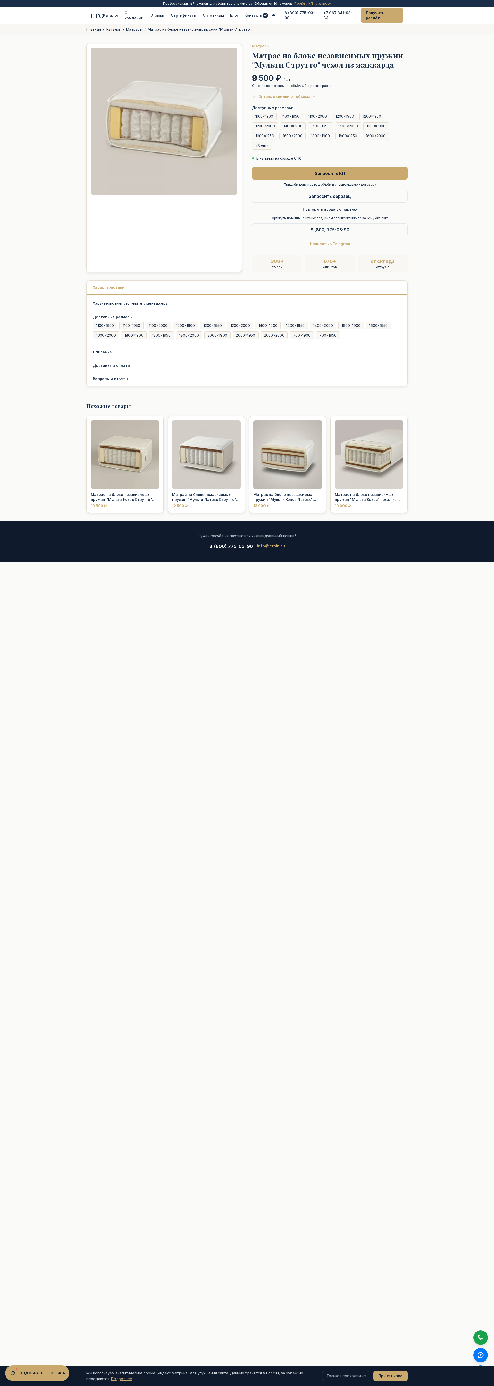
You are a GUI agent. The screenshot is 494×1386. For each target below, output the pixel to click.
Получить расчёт (375, 15)
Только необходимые (346, 1376)
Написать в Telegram (330, 244)
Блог (234, 15)
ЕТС (97, 15)
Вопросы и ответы (110, 379)
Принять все (390, 1376)
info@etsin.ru (271, 545)
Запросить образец (330, 196)
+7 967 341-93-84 (337, 15)
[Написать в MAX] (480, 1355)
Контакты (254, 15)
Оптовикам (213, 15)
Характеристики (109, 287)
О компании (134, 15)
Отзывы (157, 15)
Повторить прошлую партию (330, 209)
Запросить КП (330, 173)
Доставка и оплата (111, 365)
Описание (102, 352)
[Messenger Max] (273, 15)
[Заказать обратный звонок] (480, 1337)
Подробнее (121, 1378)
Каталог (110, 15)
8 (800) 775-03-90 (300, 15)
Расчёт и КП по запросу (312, 3)
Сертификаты (184, 15)
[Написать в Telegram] (265, 15)
